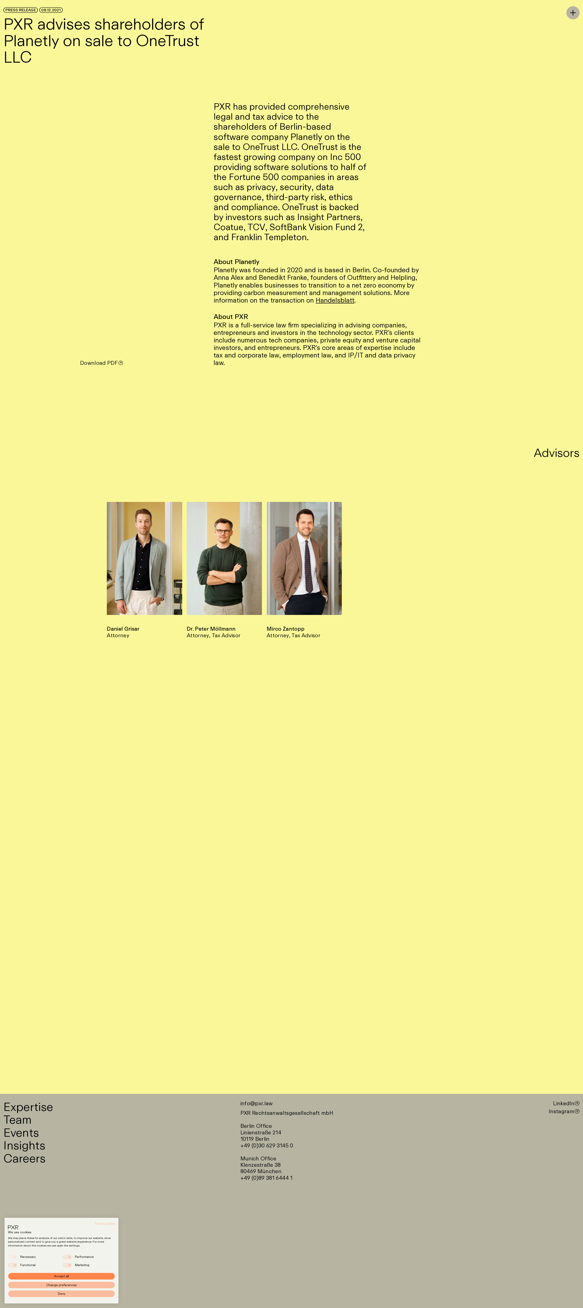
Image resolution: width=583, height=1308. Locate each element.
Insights (24, 1145)
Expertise (28, 1106)
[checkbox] (12, 1257)
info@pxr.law (256, 1103)
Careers (24, 1158)
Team (17, 1119)
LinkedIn (563, 1103)
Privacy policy (105, 1223)
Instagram (561, 1111)
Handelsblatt (335, 300)
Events (21, 1132)
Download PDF (99, 363)
